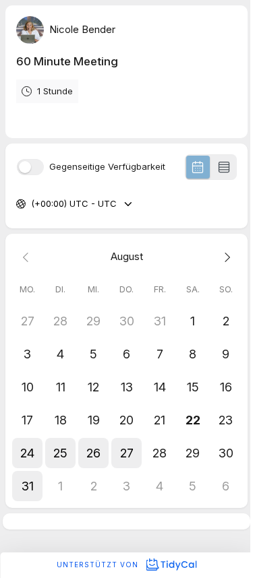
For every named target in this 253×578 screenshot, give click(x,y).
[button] (27, 453)
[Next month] (225, 257)
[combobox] (32, 204)
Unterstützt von (99, 564)
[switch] (30, 167)
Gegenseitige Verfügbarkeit (107, 166)
